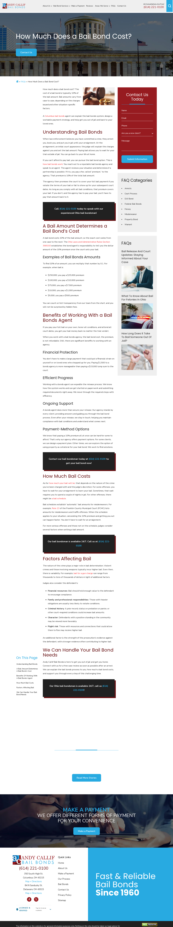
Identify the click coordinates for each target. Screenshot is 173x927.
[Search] (169, 6)
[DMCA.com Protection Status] (149, 924)
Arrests (128, 188)
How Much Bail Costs (25, 683)
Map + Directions (33, 881)
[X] (36, 899)
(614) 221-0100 (154, 7)
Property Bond (131, 219)
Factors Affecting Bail (25, 687)
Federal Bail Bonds (133, 204)
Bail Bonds (63, 884)
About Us (46, 6)
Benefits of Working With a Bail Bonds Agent (26, 677)
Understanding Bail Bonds (26, 664)
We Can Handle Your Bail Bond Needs (26, 693)
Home (61, 862)
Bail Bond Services (60, 6)
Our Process (64, 878)
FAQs (113, 6)
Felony (128, 209)
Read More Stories (87, 777)
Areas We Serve (101, 6)
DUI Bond (129, 198)
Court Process (131, 193)
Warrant (128, 224)
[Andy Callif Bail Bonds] (14, 6)
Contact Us (121, 6)
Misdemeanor (131, 214)
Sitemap (62, 900)
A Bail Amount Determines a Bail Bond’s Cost (27, 670)
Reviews (89, 6)
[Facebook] (29, 899)
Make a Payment (77, 6)
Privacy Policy (64, 895)
